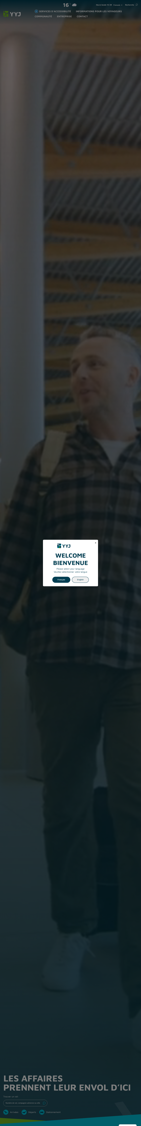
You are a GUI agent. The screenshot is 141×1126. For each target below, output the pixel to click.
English (80, 580)
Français (61, 580)
